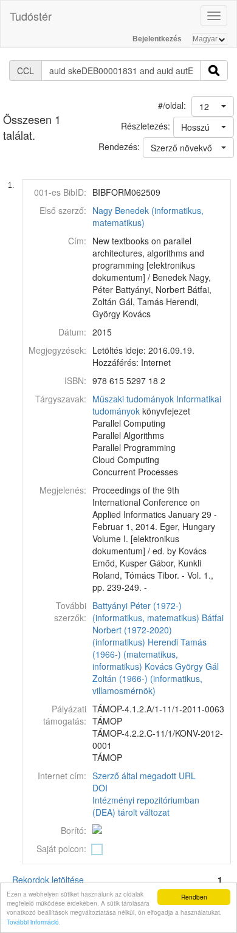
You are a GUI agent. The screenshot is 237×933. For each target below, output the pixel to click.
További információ (33, 921)
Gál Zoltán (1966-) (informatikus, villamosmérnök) (155, 678)
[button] (212, 106)
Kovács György (174, 666)
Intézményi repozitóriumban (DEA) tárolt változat (145, 806)
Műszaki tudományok (133, 399)
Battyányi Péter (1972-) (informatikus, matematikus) (145, 611)
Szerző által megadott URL (144, 775)
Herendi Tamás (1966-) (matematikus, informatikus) (149, 654)
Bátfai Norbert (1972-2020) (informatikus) (158, 629)
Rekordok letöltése (48, 879)
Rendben (194, 896)
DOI (100, 788)
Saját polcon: (61, 848)
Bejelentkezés (157, 39)
